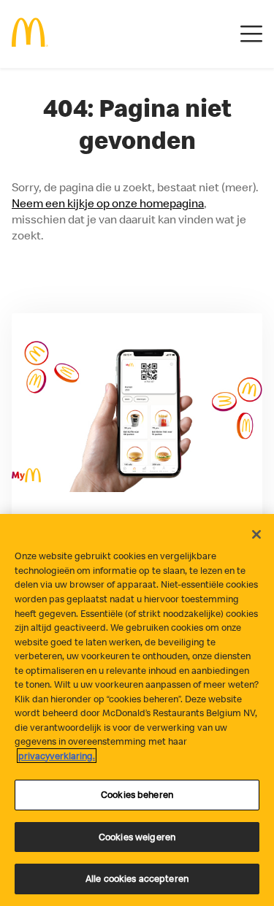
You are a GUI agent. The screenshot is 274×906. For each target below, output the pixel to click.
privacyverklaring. (56, 755)
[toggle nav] (251, 34)
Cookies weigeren (137, 836)
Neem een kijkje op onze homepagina (108, 203)
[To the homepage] (30, 34)
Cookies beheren (137, 794)
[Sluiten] (256, 534)
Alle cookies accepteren (137, 878)
